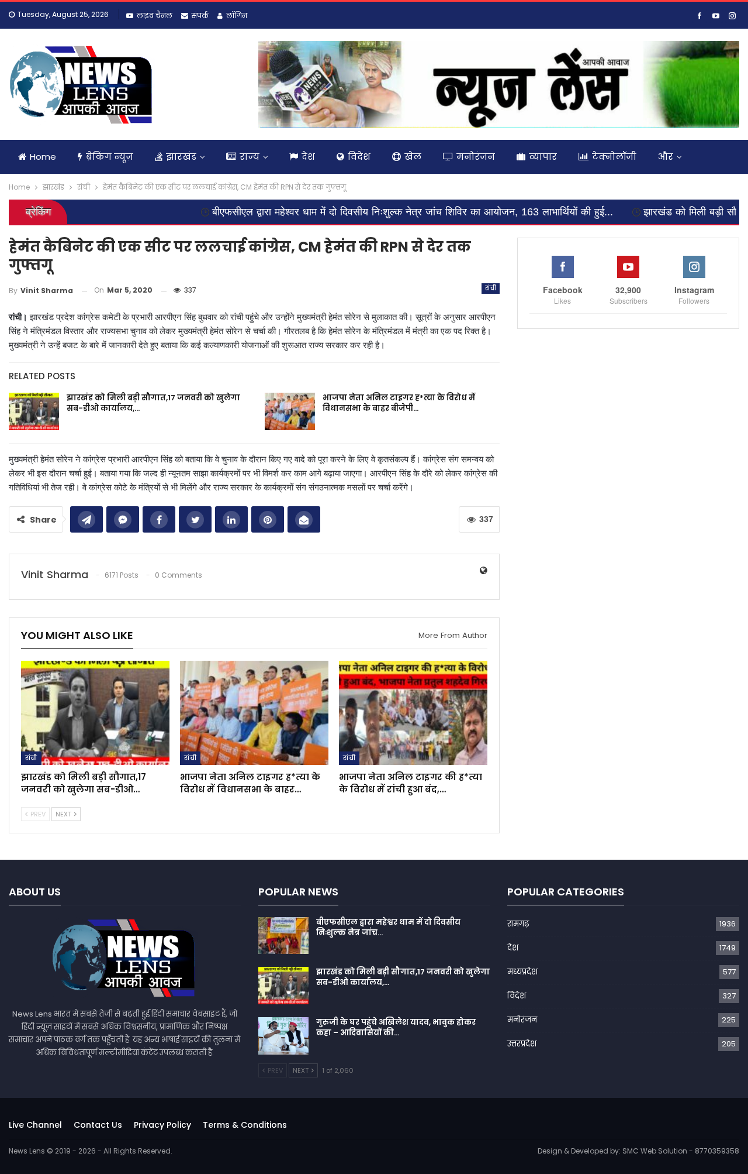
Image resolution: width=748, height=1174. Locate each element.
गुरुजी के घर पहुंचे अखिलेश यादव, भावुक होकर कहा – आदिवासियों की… (396, 1027)
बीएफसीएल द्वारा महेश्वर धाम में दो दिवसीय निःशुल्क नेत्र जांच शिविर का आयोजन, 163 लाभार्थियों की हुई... (365, 212)
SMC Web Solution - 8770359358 (680, 1151)
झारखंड (181, 156)
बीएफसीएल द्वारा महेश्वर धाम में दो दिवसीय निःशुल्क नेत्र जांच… (388, 927)
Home (43, 156)
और (665, 156)
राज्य (249, 156)
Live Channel (35, 1125)
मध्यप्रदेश (522, 971)
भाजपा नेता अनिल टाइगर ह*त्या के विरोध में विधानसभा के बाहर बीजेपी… (399, 403)
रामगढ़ (518, 923)
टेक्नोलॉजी (614, 156)
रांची (491, 288)
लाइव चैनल (154, 15)
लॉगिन (236, 15)
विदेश (359, 156)
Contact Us (98, 1125)
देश (308, 156)
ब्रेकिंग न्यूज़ (109, 156)
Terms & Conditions (245, 1125)
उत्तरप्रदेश (521, 1043)
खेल (412, 156)
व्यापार (543, 156)
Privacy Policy (162, 1125)
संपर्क (200, 15)
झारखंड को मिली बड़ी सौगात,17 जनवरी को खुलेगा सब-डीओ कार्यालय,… (153, 403)
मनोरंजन (475, 156)
